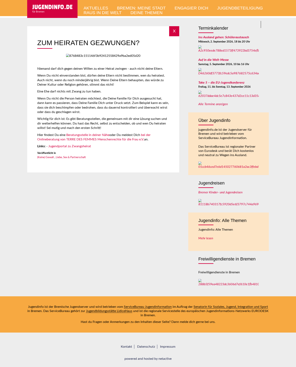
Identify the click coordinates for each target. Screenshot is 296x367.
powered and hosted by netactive (148, 358)
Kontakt (126, 346)
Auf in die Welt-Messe (213, 59)
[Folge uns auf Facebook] (265, 24)
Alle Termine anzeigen (213, 104)
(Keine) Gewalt (45, 157)
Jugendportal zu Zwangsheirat (69, 146)
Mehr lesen (205, 238)
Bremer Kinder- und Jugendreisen (220, 192)
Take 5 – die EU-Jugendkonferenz (221, 82)
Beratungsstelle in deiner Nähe (87, 135)
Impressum (167, 346)
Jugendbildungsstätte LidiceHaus (109, 311)
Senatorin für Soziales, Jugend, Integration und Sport (231, 306)
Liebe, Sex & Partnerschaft (71, 157)
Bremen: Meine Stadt (141, 8)
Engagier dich (191, 8)
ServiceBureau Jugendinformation (148, 306)
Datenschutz (146, 346)
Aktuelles (96, 8)
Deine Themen (146, 12)
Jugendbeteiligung (240, 8)
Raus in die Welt (103, 12)
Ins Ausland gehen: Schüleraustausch (223, 37)
